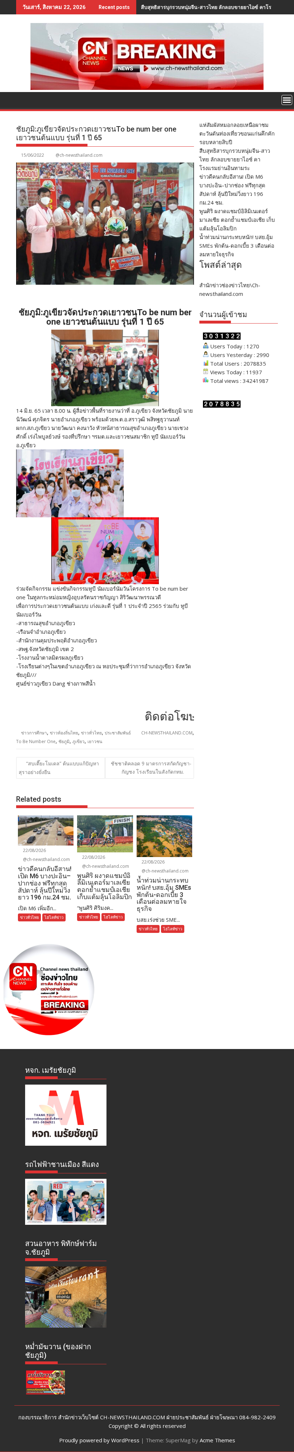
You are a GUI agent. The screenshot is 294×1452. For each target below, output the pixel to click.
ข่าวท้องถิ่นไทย (64, 733)
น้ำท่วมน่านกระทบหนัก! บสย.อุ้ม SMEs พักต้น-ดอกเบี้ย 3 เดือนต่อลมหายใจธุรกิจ (236, 245)
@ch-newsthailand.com (79, 155)
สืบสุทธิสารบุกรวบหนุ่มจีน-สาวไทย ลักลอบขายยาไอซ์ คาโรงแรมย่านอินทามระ (234, 159)
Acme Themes (217, 1440)
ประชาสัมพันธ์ (118, 733)
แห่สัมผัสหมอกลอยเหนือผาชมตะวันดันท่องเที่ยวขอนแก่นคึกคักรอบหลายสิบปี (237, 133)
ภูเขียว (78, 741)
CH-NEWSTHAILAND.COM (167, 733)
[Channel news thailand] (147, 87)
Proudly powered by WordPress (99, 1440)
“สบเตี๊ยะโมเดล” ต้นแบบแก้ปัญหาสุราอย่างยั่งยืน (59, 767)
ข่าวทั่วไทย (91, 733)
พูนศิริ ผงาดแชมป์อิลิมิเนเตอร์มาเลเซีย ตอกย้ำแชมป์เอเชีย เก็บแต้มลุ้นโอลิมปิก (237, 219)
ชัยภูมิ (64, 741)
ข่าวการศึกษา (34, 733)
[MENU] (286, 100)
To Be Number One (36, 741)
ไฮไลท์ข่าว (53, 917)
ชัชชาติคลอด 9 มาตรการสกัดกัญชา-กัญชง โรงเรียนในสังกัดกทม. (151, 767)
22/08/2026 (34, 850)
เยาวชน (94, 741)
